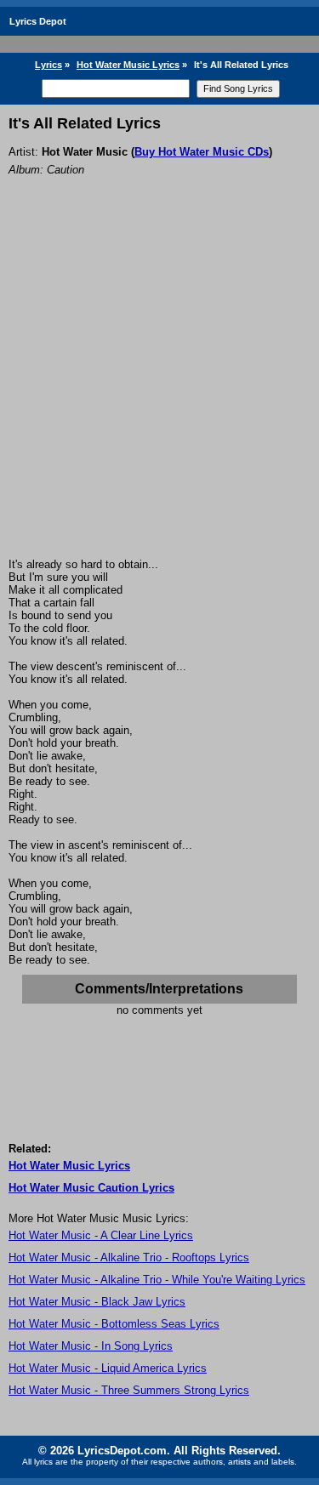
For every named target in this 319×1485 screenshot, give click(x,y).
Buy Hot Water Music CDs (201, 151)
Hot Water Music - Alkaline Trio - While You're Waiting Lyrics (157, 1279)
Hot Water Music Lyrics (128, 65)
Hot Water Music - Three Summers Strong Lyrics (129, 1390)
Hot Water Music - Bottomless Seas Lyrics (114, 1323)
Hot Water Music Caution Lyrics (91, 1187)
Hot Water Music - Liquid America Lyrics (108, 1368)
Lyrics (48, 65)
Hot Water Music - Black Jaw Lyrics (97, 1301)
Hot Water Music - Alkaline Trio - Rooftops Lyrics (129, 1257)
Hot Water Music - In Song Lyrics (91, 1346)
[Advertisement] (159, 389)
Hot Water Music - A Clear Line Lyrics (101, 1235)
